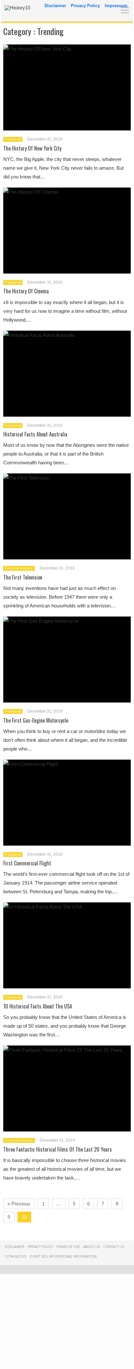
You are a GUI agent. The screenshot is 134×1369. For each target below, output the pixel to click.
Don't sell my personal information (63, 1256)
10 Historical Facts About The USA (37, 1006)
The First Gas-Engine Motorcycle (35, 720)
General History (19, 568)
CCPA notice (16, 1256)
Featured (13, 139)
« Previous (18, 1203)
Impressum (116, 5)
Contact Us (113, 1246)
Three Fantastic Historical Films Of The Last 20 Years (57, 1149)
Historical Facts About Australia (35, 434)
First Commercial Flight (27, 863)
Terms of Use (68, 1246)
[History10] (17, 7)
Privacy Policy (85, 5)
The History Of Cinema (26, 291)
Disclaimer (55, 5)
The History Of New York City (32, 148)
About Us (91, 1246)
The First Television (22, 577)
